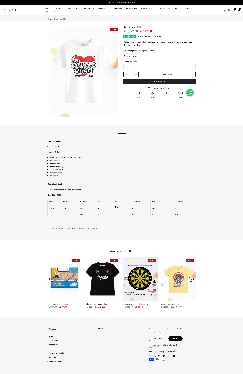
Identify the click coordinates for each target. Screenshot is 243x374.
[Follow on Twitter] (155, 355)
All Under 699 (131, 8)
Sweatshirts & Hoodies (55, 353)
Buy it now (159, 81)
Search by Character (182, 8)
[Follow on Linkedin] (164, 355)
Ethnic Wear (52, 357)
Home (47, 8)
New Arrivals (58, 8)
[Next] (191, 279)
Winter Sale (102, 8)
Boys (69, 8)
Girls (77, 8)
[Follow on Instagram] (159, 355)
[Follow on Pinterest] (169, 355)
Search (50, 336)
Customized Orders (54, 361)
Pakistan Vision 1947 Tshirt (96, 304)
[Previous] (51, 279)
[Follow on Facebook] (150, 355)
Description (121, 133)
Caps (46, 11)
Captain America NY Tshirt (171, 304)
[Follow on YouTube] (174, 355)
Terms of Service (53, 340)
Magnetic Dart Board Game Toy (135, 304)
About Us (50, 349)
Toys (54, 11)
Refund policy (52, 344)
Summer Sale (89, 8)
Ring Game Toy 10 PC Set (57, 304)
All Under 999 (116, 8)
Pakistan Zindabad (148, 8)
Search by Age (164, 8)
